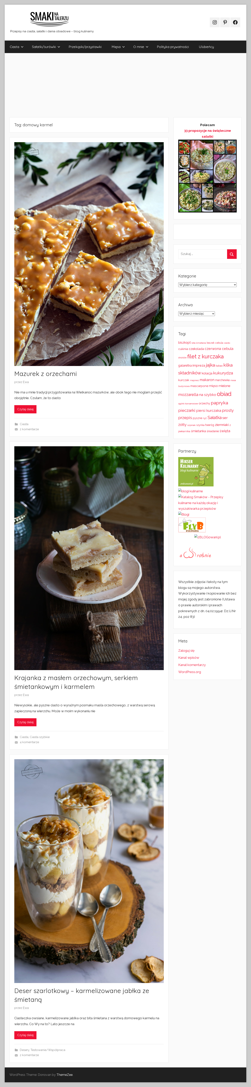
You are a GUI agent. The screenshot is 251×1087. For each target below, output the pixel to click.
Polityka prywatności (173, 47)
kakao (219, 365)
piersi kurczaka (208, 410)
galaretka (185, 365)
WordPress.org (189, 672)
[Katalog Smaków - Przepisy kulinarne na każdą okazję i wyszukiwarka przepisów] (207, 509)
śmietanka (198, 431)
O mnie (138, 47)
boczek (211, 343)
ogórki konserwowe (188, 403)
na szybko (207, 395)
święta (225, 431)
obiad (224, 393)
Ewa (26, 382)
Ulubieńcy (206, 47)
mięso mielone (219, 386)
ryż (205, 418)
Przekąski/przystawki (85, 47)
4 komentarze (29, 742)
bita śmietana (199, 343)
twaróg (209, 424)
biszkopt (184, 342)
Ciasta (14, 47)
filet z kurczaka (205, 356)
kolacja (207, 373)
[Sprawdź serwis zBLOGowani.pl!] (207, 537)
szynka (200, 425)
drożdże (182, 357)
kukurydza (223, 372)
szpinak (191, 425)
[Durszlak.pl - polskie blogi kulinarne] (190, 491)
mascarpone (199, 386)
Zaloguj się (186, 650)
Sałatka (214, 417)
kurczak (183, 380)
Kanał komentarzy (192, 665)
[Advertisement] (122, 85)
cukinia (183, 349)
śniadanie (213, 431)
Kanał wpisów (188, 658)
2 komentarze (29, 429)
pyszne (197, 418)
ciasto (227, 343)
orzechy (204, 403)
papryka (219, 402)
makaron (207, 380)
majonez (194, 380)
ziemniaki (222, 425)
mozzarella (188, 394)
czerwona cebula (219, 349)
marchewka (222, 380)
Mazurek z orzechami (45, 374)
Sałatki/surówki (44, 47)
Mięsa (116, 47)
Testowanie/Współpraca (48, 1050)
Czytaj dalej (25, 409)
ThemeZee (64, 1075)
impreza (199, 365)
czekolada (196, 349)
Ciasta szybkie (40, 737)
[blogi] (183, 514)
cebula (219, 342)
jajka (210, 365)
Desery (24, 1050)
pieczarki (186, 410)
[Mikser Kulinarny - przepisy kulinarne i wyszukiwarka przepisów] (196, 485)
